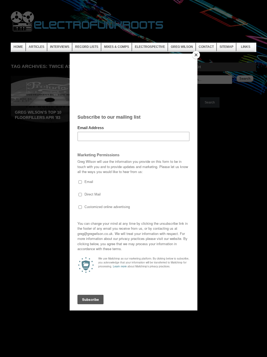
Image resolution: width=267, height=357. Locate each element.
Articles (36, 47)
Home (18, 47)
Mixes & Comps (116, 47)
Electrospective (150, 47)
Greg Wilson (182, 47)
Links (245, 47)
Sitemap (226, 47)
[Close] (196, 55)
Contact (206, 47)
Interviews (59, 47)
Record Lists (86, 47)
